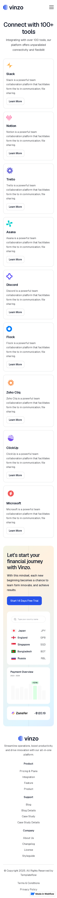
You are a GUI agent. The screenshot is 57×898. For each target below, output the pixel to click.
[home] (13, 7)
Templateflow (28, 875)
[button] (51, 7)
